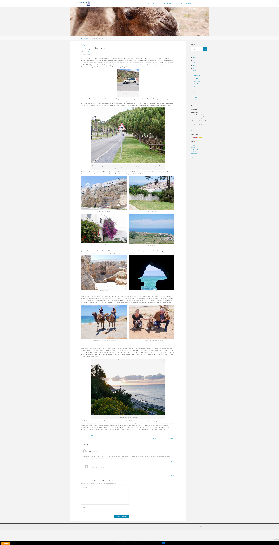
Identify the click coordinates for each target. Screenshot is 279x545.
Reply (172, 461)
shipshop (193, 156)
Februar (196, 100)
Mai (195, 92)
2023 (194, 57)
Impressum (75, 526)
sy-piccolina (194, 151)
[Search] (205, 49)
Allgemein (86, 38)
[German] (196, 137)
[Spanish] (200, 137)
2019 (194, 68)
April (195, 94)
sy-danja (193, 147)
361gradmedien (195, 160)
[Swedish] (201, 137)
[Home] (81, 38)
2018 (194, 71)
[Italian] (198, 137)
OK (163, 542)
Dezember (197, 73)
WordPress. (204, 526)
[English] (193, 137)
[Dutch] (192, 137)
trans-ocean (194, 153)
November (197, 75)
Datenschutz (82, 526)
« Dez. (192, 130)
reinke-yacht (194, 158)
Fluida (198, 526)
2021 (194, 63)
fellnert (193, 145)
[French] (195, 137)
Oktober (196, 78)
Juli (195, 86)
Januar (195, 102)
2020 (194, 65)
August (196, 83)
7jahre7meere (194, 149)
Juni (195, 89)
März (195, 97)
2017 (194, 105)
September (197, 81)
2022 (194, 60)
